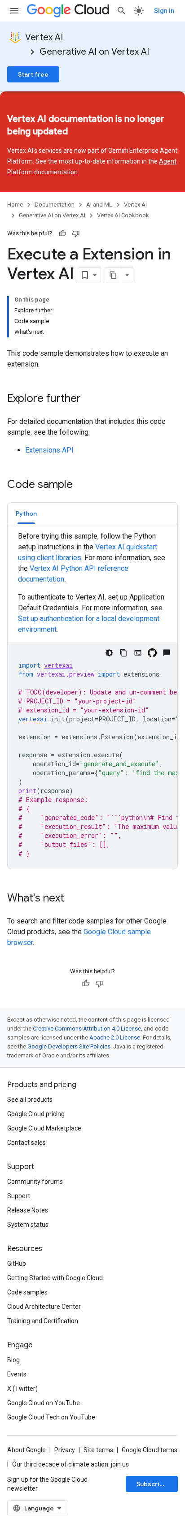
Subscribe (152, 1484)
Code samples (27, 1292)
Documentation (55, 204)
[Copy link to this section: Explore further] (90, 399)
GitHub (16, 1263)
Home (15, 204)
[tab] (26, 513)
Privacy (64, 1450)
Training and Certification (42, 1320)
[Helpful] (62, 233)
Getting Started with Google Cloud (55, 1277)
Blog (13, 1359)
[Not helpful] (76, 233)
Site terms (98, 1450)
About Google (26, 1450)
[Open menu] (14, 11)
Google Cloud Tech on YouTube (51, 1417)
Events (16, 1374)
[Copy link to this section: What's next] (73, 898)
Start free (33, 74)
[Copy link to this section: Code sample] (82, 485)
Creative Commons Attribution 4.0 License (87, 1028)
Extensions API (49, 450)
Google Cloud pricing (36, 1113)
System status (27, 1224)
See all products (30, 1099)
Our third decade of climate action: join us (70, 1464)
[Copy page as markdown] (113, 275)
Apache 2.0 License (114, 1037)
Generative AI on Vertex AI (94, 51)
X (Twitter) (22, 1388)
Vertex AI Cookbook (123, 215)
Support (18, 1195)
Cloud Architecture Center (44, 1306)
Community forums (35, 1181)
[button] (26, 513)
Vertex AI (44, 37)
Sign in (164, 10)
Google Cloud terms (149, 1450)
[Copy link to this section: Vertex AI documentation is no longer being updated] (84, 132)
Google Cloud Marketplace (44, 1128)
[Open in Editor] (138, 653)
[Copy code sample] (123, 653)
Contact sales (26, 1142)
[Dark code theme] (109, 653)
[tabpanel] (92, 700)
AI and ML (99, 204)
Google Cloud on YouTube (43, 1402)
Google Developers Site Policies (68, 1046)
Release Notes (27, 1210)
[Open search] (121, 10)
